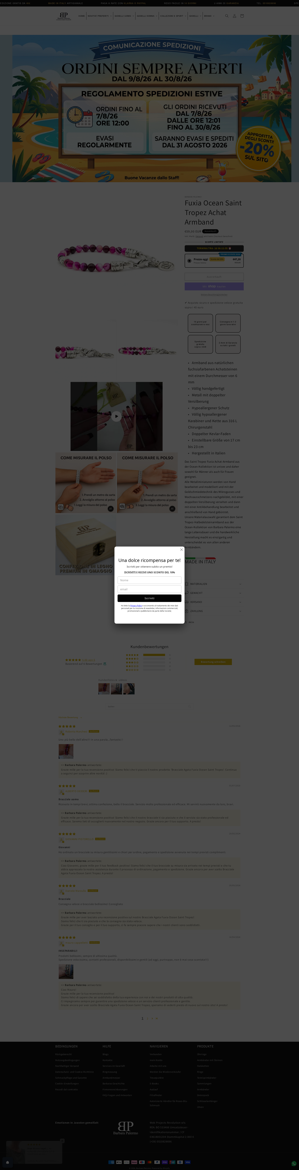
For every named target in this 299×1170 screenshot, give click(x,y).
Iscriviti (149, 608)
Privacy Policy (136, 615)
